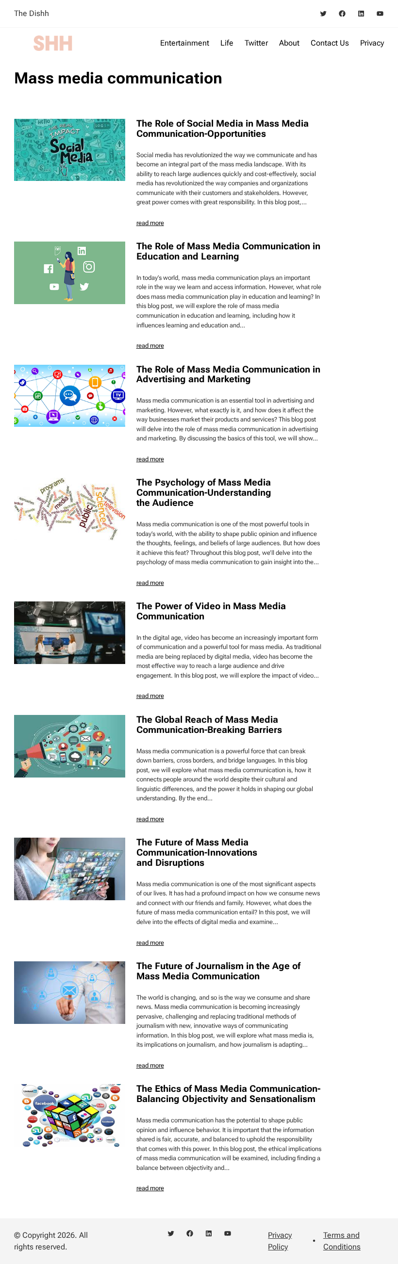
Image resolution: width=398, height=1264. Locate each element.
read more (150, 223)
